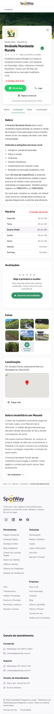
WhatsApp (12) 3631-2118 (19, 666)
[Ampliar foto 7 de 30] (12, 347)
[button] (27, 383)
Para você (33, 587)
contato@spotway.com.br (18, 653)
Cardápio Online (10, 544)
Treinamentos (9, 591)
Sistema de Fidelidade (13, 568)
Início (5, 484)
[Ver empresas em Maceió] (24, 33)
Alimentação (34, 535)
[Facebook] (27, 519)
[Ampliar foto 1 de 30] (12, 324)
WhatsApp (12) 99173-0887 (20, 649)
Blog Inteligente (10, 548)
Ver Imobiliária (14, 474)
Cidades (33, 595)
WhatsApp (17, 88)
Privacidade (25, 710)
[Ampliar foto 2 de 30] (27, 324)
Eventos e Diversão (12, 600)
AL (10, 484)
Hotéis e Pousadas (11, 595)
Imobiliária (24, 484)
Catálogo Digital (10, 539)
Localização (41, 109)
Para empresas (36, 591)
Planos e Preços (36, 609)
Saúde (32, 544)
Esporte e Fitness (37, 557)
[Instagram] (6, 519)
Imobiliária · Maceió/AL (16, 42)
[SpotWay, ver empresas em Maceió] (27, 3)
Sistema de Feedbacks (13, 573)
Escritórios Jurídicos (12, 604)
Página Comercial (28, 96)
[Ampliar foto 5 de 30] (27, 335)
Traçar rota (16, 402)
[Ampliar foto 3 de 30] (42, 324)
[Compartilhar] (47, 29)
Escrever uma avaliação (28, 295)
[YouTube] (20, 519)
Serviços (33, 552)
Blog (31, 600)
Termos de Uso (36, 613)
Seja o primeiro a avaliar (30, 54)
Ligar (40, 88)
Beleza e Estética (37, 539)
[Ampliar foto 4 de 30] (12, 335)
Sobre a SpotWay (37, 604)
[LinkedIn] (13, 519)
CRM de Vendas (10, 564)
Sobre (6, 109)
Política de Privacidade (39, 618)
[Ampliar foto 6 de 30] (42, 335)
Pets (5, 587)
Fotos (29, 109)
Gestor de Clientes (11, 560)
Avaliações (18, 109)
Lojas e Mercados (37, 548)
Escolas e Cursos (11, 609)
